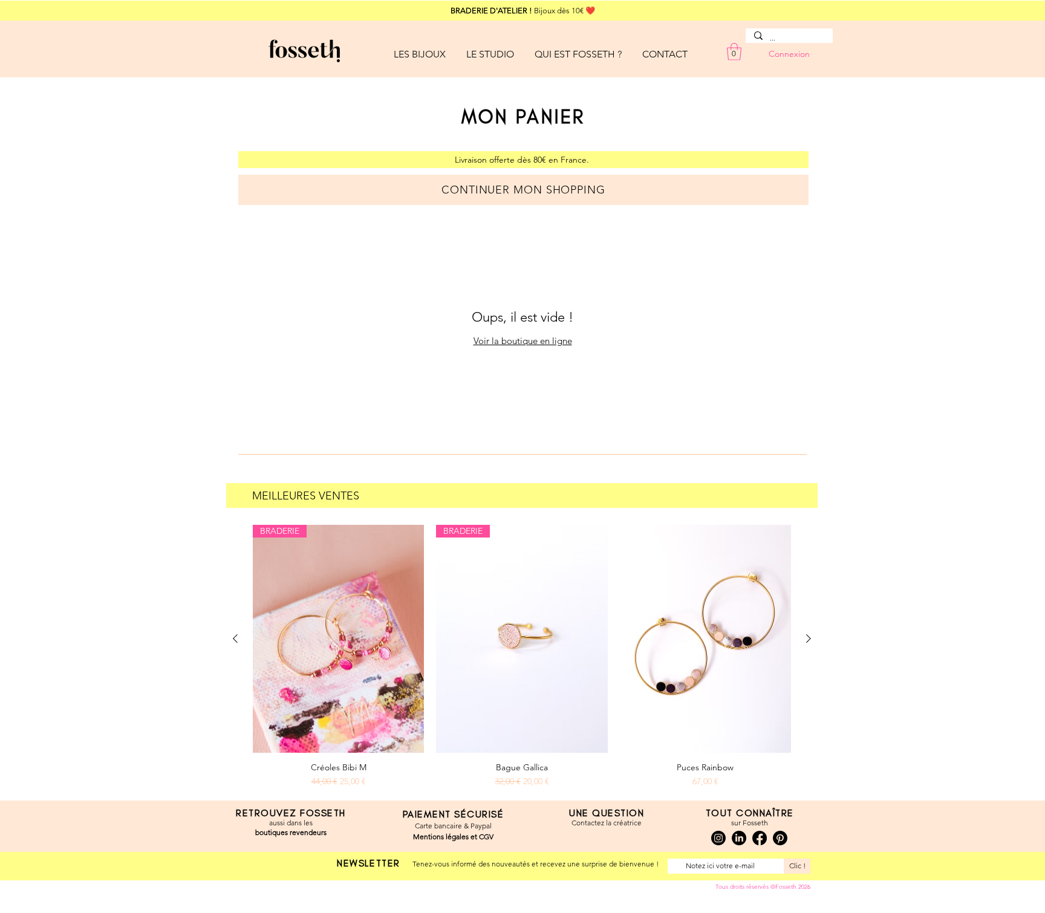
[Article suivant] (808, 638)
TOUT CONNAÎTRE (750, 813)
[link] (734, 51)
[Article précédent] (235, 638)
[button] (419, 48)
